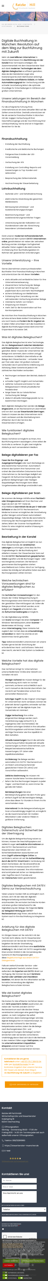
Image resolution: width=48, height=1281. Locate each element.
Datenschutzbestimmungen (11, 1224)
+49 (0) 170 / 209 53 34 (30, 1061)
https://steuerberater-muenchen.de (22, 1145)
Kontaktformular (21, 1064)
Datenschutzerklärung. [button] (12, 1258)
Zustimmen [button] (8, 1265)
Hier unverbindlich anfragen (25, 1084)
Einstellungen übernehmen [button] (33, 1261)
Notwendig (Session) (16, 1273)
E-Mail (7, 1150)
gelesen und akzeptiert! (11, 1225)
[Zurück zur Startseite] (24, 6)
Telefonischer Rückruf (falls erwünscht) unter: (19, 1215)
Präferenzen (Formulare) (18, 1275)
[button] (3, 6)
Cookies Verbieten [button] (11, 1261)
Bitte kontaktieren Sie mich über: (13, 1205)
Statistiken (12, 1278)
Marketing (28, 1278)
